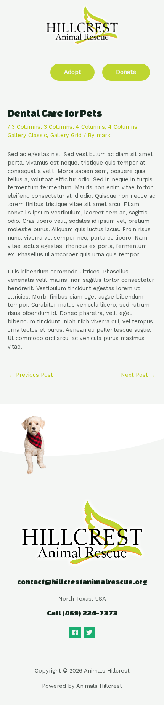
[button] (16, 71)
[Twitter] (89, 632)
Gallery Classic (27, 135)
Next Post (138, 374)
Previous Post (30, 374)
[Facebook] (75, 632)
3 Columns (26, 126)
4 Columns (90, 126)
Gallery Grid (66, 135)
